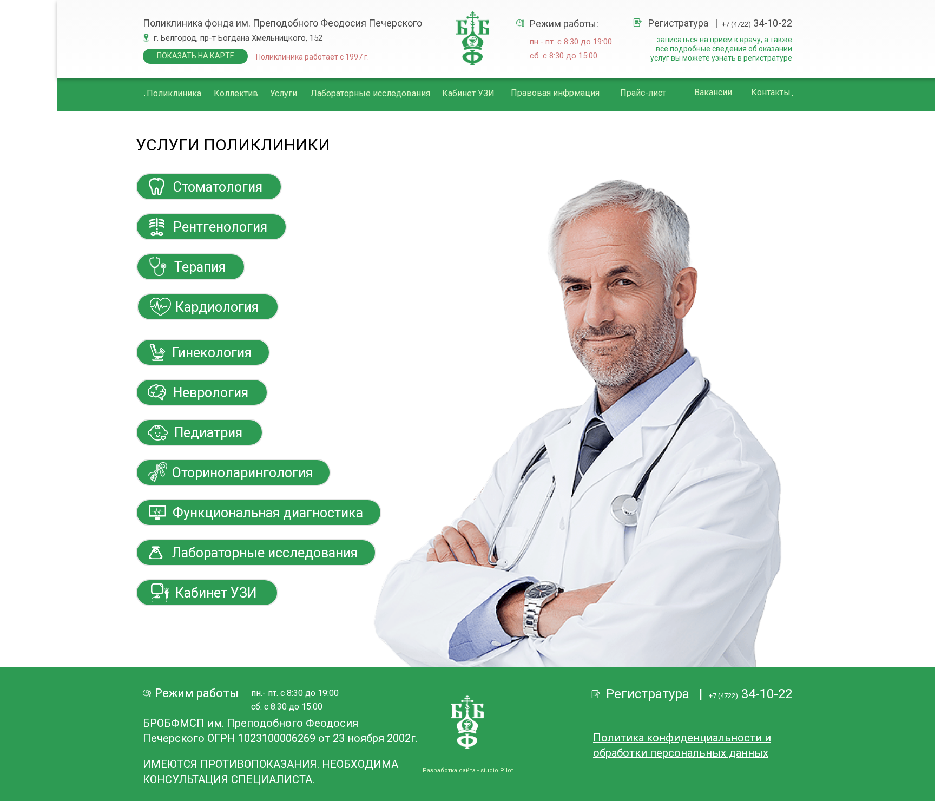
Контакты (771, 92)
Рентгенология (220, 227)
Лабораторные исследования (370, 93)
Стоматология (217, 187)
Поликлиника (174, 93)
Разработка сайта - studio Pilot (468, 770)
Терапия (200, 267)
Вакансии (713, 92)
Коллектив (236, 93)
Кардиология (217, 307)
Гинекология (212, 352)
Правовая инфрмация (555, 93)
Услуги (283, 93)
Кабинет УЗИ (468, 93)
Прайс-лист (643, 93)
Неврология (210, 392)
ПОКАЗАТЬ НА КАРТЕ (195, 55)
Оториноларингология (242, 473)
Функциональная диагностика (268, 513)
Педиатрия (208, 433)
